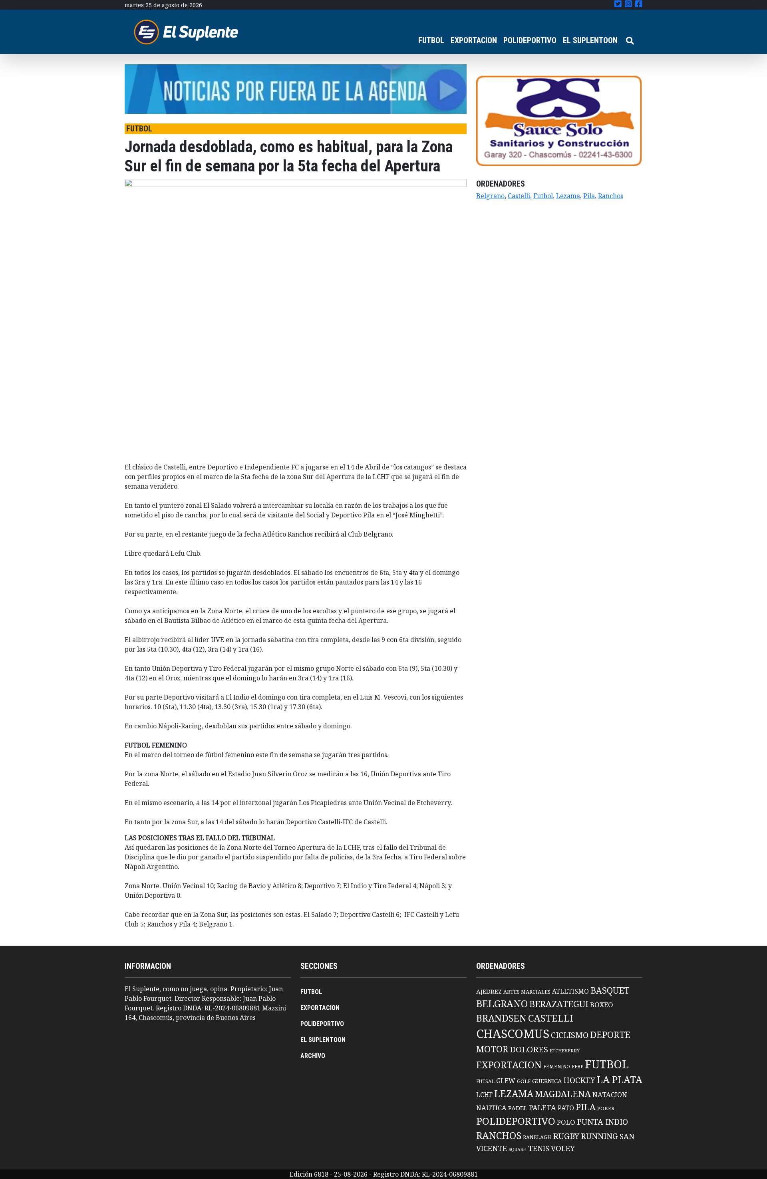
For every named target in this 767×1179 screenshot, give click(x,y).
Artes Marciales (526, 991)
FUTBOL (431, 40)
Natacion (609, 1094)
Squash (518, 1149)
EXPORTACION (474, 40)
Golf (524, 1081)
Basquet (610, 990)
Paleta (542, 1107)
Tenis (538, 1148)
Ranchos (610, 195)
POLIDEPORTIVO (529, 40)
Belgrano (490, 195)
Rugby (566, 1135)
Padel (517, 1108)
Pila (589, 195)
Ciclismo (569, 1035)
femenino (556, 1066)
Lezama (568, 195)
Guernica (547, 1081)
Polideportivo (515, 1120)
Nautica (491, 1107)
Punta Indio (602, 1121)
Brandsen (501, 1018)
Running (599, 1136)
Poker (605, 1108)
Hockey (579, 1080)
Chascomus (512, 1034)
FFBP (577, 1066)
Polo (566, 1122)
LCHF (484, 1094)
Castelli (519, 195)
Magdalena (563, 1093)
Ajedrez (489, 991)
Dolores (529, 1049)
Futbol (543, 195)
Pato (566, 1107)
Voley (563, 1148)
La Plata (619, 1079)
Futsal (485, 1081)
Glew (505, 1080)
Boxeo (601, 1004)
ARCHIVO (312, 1056)
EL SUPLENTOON (590, 40)
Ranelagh (537, 1137)
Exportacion (509, 1065)
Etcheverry (565, 1051)
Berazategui (558, 1004)
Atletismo (570, 991)
